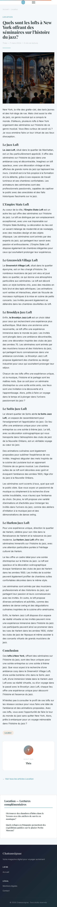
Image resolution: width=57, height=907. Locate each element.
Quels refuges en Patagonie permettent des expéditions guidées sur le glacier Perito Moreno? (26, 828)
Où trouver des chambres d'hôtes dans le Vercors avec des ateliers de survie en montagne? (25, 816)
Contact (6, 891)
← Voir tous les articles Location (18, 779)
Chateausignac (12, 853)
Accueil (6, 9)
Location (14, 9)
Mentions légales (10, 886)
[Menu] (33, 2)
